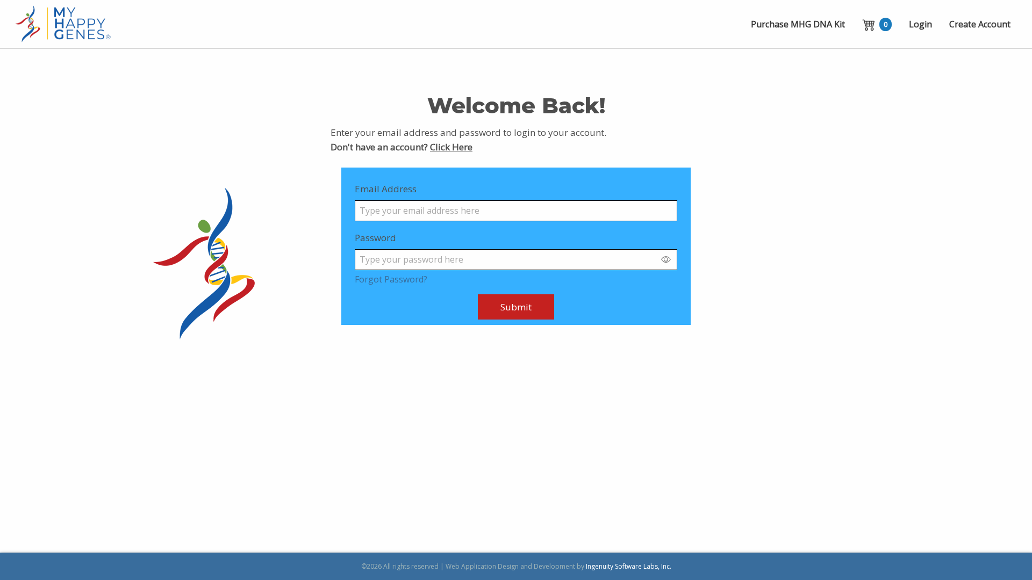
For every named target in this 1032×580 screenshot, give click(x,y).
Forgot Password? (391, 279)
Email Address (386, 189)
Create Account (979, 24)
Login (920, 24)
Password (375, 237)
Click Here (451, 147)
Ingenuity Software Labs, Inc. (628, 566)
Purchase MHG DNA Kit (798, 24)
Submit (516, 307)
